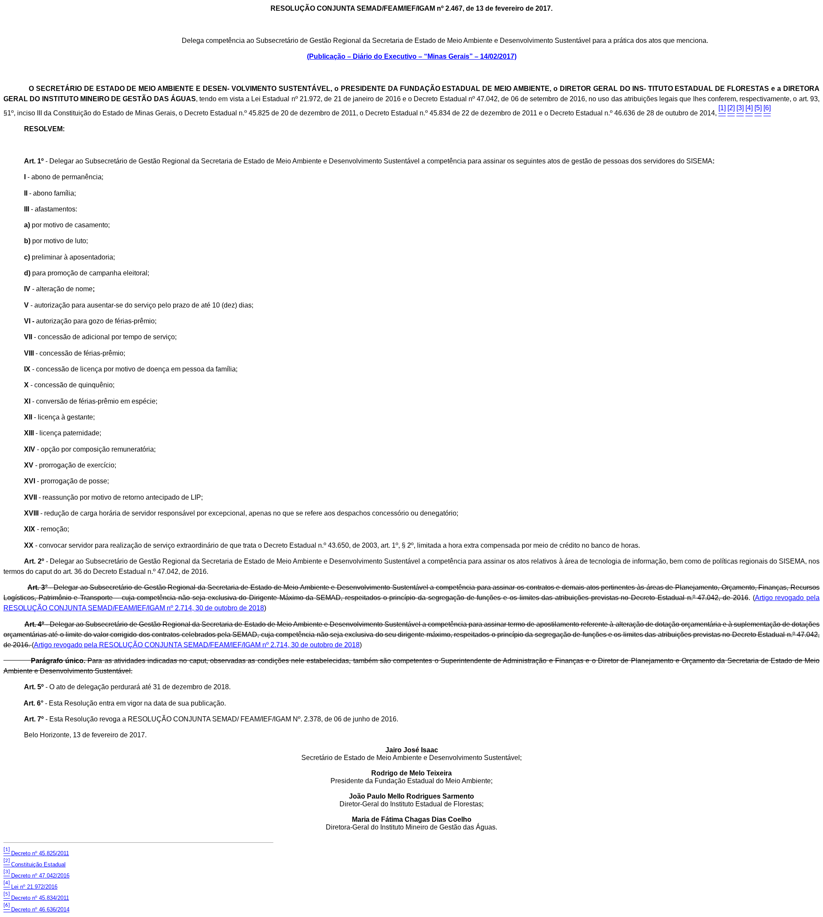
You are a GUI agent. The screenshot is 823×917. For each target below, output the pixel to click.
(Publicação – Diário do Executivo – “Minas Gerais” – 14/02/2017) (412, 56)
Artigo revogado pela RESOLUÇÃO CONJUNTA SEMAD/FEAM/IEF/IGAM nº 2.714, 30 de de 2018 (197, 645)
